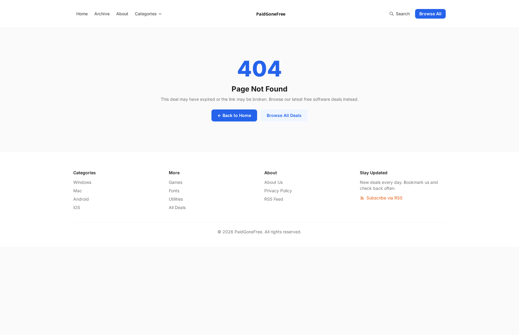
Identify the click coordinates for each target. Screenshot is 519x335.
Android (81, 199)
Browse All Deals (284, 115)
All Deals (177, 207)
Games (175, 182)
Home (82, 13)
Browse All (430, 13)
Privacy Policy (278, 190)
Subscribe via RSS (384, 197)
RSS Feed (273, 199)
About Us (273, 182)
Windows (82, 182)
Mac (77, 190)
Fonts (174, 190)
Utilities (176, 199)
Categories (146, 13)
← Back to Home (234, 115)
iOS (76, 207)
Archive (102, 13)
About (122, 13)
